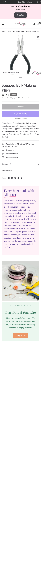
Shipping (12, 98)
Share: (4, 178)
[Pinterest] (15, 178)
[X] (12, 178)
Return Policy (7, 170)
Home (4, 31)
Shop (9, 31)
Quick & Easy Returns (23, 2)
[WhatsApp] (18, 178)
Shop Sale (20, 15)
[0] (37, 23)
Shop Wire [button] (21, 335)
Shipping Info (7, 164)
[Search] (34, 23)
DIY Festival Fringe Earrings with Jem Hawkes (27, 31)
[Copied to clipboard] (21, 178)
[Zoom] (38, 37)
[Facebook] (8, 178)
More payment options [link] (20, 118)
